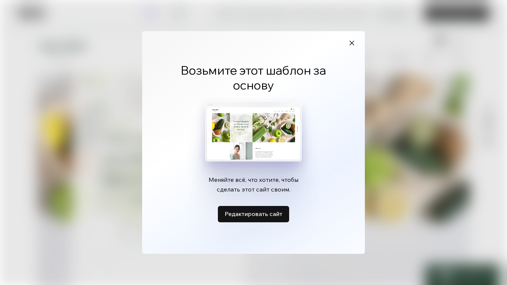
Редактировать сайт (253, 213)
